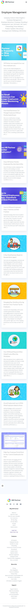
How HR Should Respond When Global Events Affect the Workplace (13, 354)
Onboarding (9, 26)
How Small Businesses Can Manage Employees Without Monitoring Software (12, 113)
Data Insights (20, 18)
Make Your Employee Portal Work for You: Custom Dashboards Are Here (14, 454)
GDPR (14, 525)
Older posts (2, 486)
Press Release (18, 26)
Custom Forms (14, 551)
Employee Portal (14, 556)
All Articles (23, 31)
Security (14, 523)
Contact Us (14, 598)
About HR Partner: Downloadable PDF (14, 575)
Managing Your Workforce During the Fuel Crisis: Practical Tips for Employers (14, 304)
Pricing (14, 568)
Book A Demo (14, 527)
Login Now (14, 530)
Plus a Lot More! (14, 560)
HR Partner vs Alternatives (14, 577)
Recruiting (19, 29)
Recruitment (14, 549)
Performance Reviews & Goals (14, 547)
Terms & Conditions (14, 572)
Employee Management (14, 20)
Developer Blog (14, 592)
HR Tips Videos (14, 521)
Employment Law (7, 24)
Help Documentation (14, 591)
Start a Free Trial (14, 532)
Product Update (10, 29)
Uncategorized (6, 31)
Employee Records (14, 542)
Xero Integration (14, 570)
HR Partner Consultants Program (14, 581)
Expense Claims (14, 553)
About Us (14, 512)
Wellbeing (15, 31)
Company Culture (9, 18)
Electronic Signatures (14, 554)
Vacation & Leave (14, 544)
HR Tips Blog (14, 520)
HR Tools (23, 24)
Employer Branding (21, 22)
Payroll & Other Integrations (14, 558)
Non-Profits (14, 579)
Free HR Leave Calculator (14, 516)
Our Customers (14, 518)
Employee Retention (7, 22)
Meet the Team (14, 514)
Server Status (14, 596)
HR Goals (16, 24)
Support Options (14, 589)
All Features (14, 540)
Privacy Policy (14, 573)
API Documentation (14, 594)
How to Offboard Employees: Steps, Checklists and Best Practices (12, 209)
